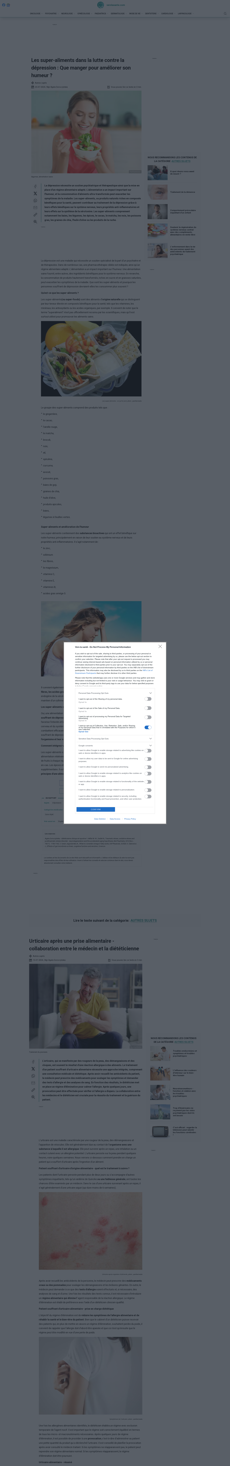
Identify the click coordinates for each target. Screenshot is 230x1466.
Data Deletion (100, 819)
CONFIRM (96, 809)
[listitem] (115, 693)
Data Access (115, 819)
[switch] (148, 699)
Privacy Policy (130, 819)
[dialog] (115, 733)
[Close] (161, 647)
